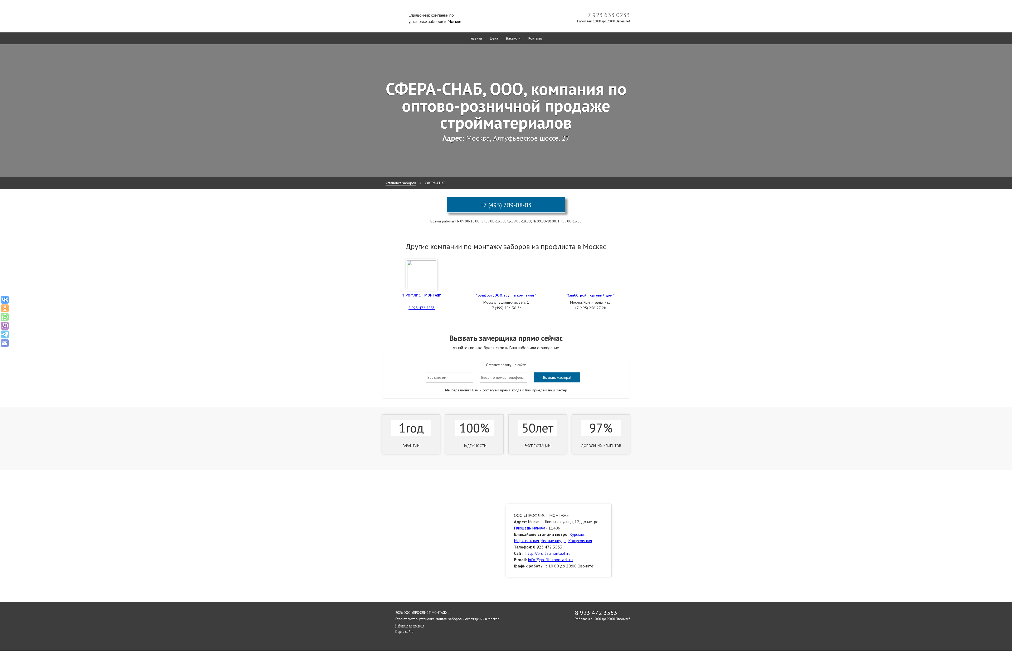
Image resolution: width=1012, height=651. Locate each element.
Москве (454, 21)
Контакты (535, 38)
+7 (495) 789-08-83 (506, 205)
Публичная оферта (409, 625)
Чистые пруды (553, 540)
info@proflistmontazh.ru (550, 559)
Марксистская (526, 540)
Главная (476, 38)
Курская (577, 534)
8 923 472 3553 (421, 307)
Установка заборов (401, 183)
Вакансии (513, 38)
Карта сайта (404, 631)
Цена (494, 38)
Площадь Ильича (529, 528)
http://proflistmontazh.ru (548, 553)
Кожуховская (580, 540)
